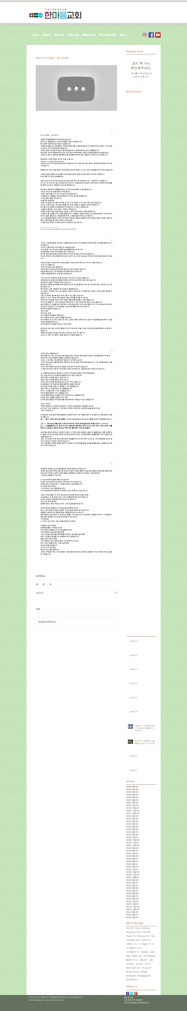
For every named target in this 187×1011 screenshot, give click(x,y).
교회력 (129, 944)
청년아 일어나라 (133, 968)
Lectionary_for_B (133, 932)
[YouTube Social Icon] (158, 35)
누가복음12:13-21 (134, 948)
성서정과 (139, 964)
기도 (135, 944)
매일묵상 (145, 952)
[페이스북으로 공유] (37, 584)
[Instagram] (144, 35)
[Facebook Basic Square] (127, 993)
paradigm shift (133, 940)
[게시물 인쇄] (50, 584)
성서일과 (130, 964)
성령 (151, 960)
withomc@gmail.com (75, 997)
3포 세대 (129, 928)
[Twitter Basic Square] (131, 993)
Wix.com (61, 1000)
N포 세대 (146, 932)
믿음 (152, 952)
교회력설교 (40, 575)
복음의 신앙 (137, 956)
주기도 (147, 964)
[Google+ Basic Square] (135, 993)
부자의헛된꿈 (149, 956)
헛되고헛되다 (132, 979)
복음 (128, 956)
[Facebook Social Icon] (151, 35)
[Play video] (76, 88)
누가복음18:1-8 (132, 952)
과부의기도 (146, 940)
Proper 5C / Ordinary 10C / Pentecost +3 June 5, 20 (141, 936)
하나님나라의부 (132, 972)
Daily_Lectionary (142, 928)
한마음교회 (131, 975)
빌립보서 (143, 960)
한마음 (144, 972)
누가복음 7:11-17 (146, 944)
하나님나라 (146, 968)
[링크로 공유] (43, 584)
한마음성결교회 (144, 975)
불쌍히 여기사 (132, 960)
